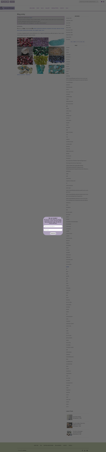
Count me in (53, 233)
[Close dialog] (61, 218)
